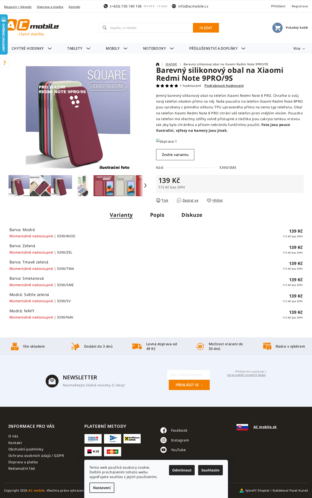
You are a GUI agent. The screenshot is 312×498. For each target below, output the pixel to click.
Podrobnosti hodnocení (224, 85)
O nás (13, 436)
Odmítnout (181, 470)
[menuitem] (31, 48)
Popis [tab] (157, 214)
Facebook (179, 430)
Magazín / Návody (18, 7)
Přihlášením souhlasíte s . (246, 373)
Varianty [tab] (121, 214)
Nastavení (102, 487)
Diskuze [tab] (191, 214)
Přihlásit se (187, 385)
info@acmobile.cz (193, 6)
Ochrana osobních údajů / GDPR (36, 455)
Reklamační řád (21, 468)
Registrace (300, 6)
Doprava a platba (50, 7)
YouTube (178, 449)
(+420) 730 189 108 (126, 6)
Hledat (206, 27)
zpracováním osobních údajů (246, 375)
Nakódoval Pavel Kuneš (290, 490)
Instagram (180, 440)
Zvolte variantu (175, 154)
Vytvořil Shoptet (257, 490)
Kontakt (74, 7)
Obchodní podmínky (26, 449)
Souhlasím (210, 470)
